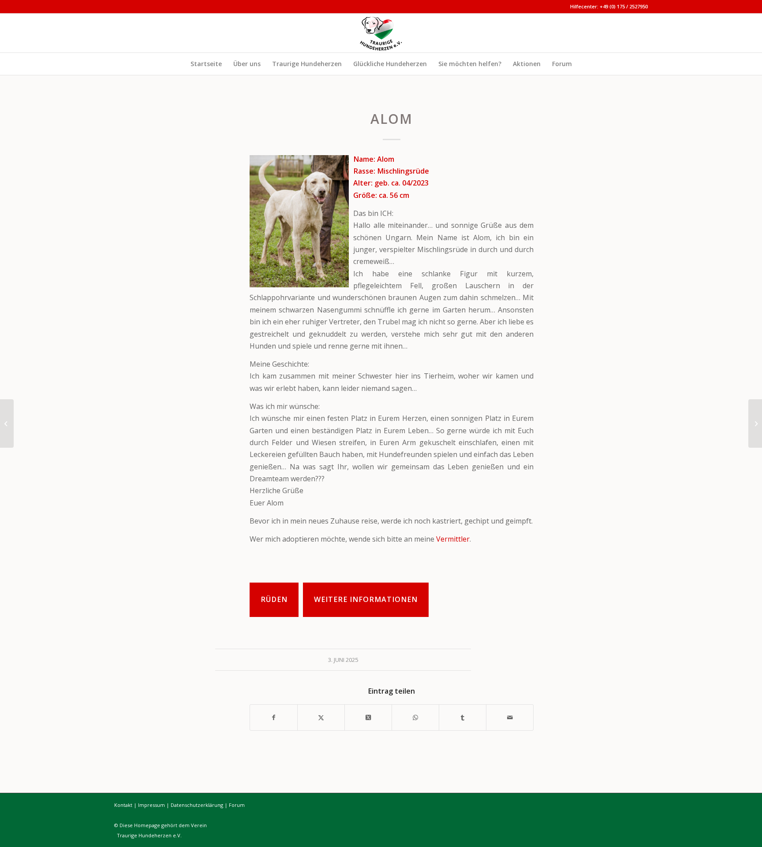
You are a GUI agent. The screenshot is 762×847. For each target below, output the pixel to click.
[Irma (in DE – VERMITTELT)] (7, 423)
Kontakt (123, 805)
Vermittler (453, 539)
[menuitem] (206, 64)
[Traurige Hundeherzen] (381, 33)
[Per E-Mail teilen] (509, 717)
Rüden (274, 599)
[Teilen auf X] (321, 717)
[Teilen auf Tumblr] (462, 717)
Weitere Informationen (366, 599)
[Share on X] (368, 717)
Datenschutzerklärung (197, 805)
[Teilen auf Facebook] (273, 717)
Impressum (151, 805)
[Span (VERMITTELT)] (755, 423)
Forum (237, 805)
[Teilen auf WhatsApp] (415, 717)
